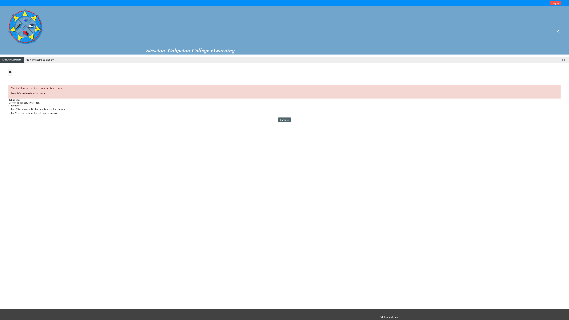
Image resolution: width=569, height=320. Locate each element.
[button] (558, 31)
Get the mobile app (389, 317)
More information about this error (28, 93)
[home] (25, 25)
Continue (284, 120)
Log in (555, 3)
